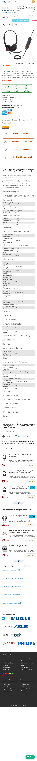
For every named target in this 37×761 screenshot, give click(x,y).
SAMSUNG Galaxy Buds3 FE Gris (19, 546)
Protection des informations (7, 668)
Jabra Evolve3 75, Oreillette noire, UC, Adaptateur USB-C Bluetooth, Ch (21, 472)
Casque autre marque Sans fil (12, 595)
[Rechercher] (33, 1)
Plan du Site (24, 667)
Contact (5, 661)
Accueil (4, 10)
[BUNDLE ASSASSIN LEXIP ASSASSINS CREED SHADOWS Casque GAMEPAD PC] (5, 533)
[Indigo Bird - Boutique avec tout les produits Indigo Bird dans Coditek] (16, 635)
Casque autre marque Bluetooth (13, 578)
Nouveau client (25, 659)
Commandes (25, 685)
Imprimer (9, 436)
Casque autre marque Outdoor (12, 570)
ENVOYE (5, 127)
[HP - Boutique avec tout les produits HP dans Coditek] (6, 618)
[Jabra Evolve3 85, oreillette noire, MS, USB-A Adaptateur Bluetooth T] (5, 490)
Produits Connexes (23, 436)
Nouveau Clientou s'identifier (22, 7)
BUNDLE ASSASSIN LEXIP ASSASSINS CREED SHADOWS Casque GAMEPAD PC (22, 531)
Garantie (23, 691)
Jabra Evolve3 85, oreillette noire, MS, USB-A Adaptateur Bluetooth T (21, 488)
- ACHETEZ (25, 21)
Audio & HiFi (10, 10)
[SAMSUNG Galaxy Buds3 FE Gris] (5, 549)
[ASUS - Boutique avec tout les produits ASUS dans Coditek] (21, 627)
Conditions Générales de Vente (9, 664)
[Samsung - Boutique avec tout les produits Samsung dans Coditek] (20, 618)
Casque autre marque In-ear (12, 586)
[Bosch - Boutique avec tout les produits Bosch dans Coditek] (9, 643)
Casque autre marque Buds (12, 603)
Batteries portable (8, 691)
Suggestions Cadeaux (9, 689)
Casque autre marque (9, 12)
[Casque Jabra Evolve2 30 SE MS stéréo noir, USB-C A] (5, 458)
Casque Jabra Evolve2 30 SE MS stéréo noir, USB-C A (21, 456)
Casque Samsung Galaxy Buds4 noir (20, 516)
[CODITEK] (6, 1)
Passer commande (26, 661)
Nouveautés (6, 685)
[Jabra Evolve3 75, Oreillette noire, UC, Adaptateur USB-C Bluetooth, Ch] (5, 474)
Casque (18, 10)
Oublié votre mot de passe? (27, 664)
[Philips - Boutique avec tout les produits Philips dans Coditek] (26, 643)
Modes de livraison (26, 687)
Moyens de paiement (27, 689)
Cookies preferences (27, 669)
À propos (5, 659)
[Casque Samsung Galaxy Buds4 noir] (5, 518)
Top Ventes (6, 687)
